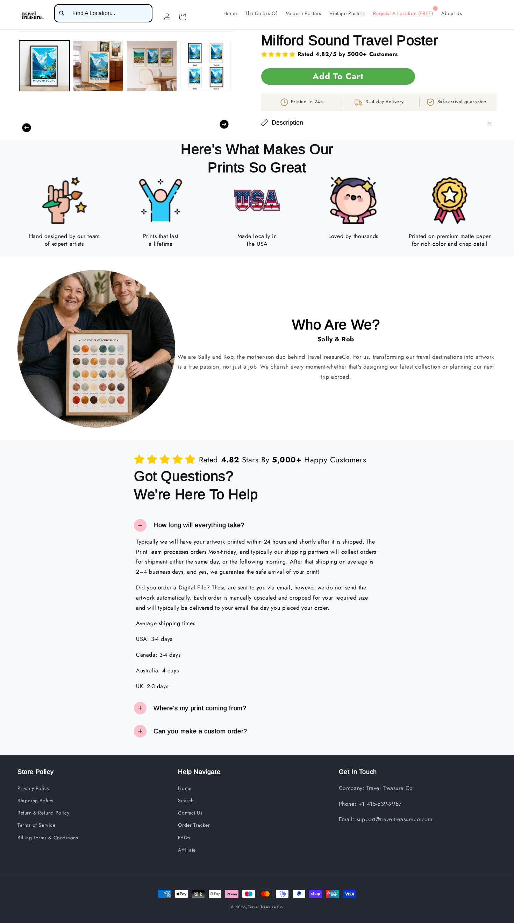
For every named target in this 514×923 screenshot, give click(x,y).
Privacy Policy (33, 788)
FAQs (184, 837)
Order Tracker (194, 824)
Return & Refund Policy (43, 812)
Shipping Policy (35, 800)
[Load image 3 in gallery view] (152, 66)
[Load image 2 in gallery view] (98, 66)
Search (186, 800)
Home (184, 788)
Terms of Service (36, 824)
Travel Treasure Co (265, 907)
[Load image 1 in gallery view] (44, 66)
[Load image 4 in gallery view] (205, 66)
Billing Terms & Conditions (47, 837)
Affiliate (186, 849)
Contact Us (190, 812)
